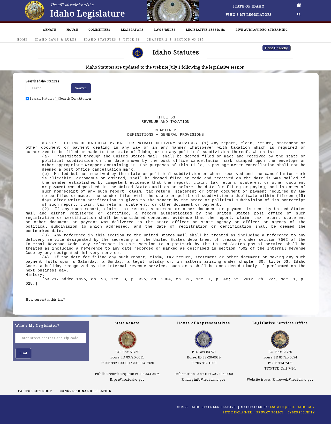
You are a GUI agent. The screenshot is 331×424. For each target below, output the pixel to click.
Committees (99, 29)
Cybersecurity (301, 412)
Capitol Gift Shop (35, 391)
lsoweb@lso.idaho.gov (295, 379)
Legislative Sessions (205, 29)
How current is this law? (45, 299)
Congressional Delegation (85, 391)
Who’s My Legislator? (249, 14)
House (72, 29)
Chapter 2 (157, 39)
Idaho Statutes (100, 39)
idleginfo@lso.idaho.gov (205, 379)
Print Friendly (276, 48)
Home (22, 39)
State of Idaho (249, 6)
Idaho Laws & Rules (56, 39)
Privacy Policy (269, 412)
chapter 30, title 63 (263, 262)
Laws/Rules (165, 29)
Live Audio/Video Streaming (262, 29)
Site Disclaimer (237, 412)
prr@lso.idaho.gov (129, 379)
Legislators (132, 29)
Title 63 (131, 39)
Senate (49, 29)
